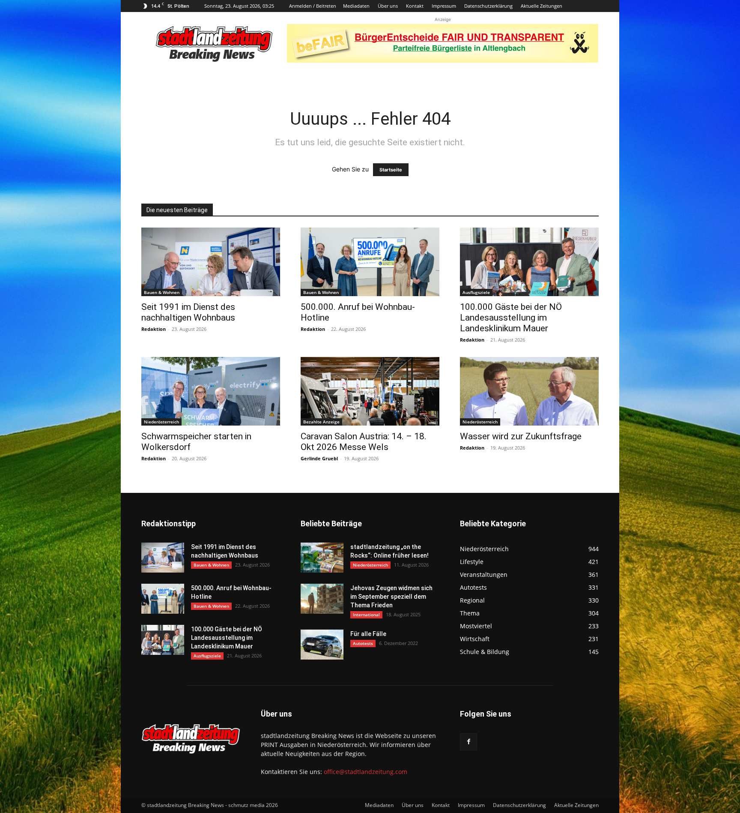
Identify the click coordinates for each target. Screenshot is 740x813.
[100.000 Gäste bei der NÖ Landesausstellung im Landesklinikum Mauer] (529, 262)
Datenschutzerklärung (488, 6)
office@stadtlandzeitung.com (365, 772)
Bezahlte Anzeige (321, 422)
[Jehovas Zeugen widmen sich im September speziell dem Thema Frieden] (322, 599)
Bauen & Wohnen (161, 292)
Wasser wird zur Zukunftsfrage (521, 436)
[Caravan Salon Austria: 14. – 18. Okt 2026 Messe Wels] (370, 391)
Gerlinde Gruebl (319, 458)
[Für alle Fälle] (322, 645)
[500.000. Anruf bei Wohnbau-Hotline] (370, 262)
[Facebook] (468, 741)
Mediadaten (356, 6)
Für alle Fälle (368, 633)
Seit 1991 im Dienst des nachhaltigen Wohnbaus (188, 312)
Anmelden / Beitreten (312, 6)
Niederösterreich (161, 422)
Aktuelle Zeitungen (541, 6)
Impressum (444, 6)
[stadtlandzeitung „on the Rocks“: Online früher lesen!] (322, 558)
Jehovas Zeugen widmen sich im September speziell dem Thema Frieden (391, 597)
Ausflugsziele (476, 292)
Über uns (388, 6)
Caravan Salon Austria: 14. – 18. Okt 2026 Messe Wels (364, 441)
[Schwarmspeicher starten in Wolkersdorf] (210, 391)
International (366, 615)
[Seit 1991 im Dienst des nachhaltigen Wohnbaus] (210, 262)
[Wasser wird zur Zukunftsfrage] (529, 391)
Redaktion (153, 329)
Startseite (390, 170)
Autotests (363, 643)
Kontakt (415, 6)
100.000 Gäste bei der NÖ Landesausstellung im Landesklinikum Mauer (511, 317)
